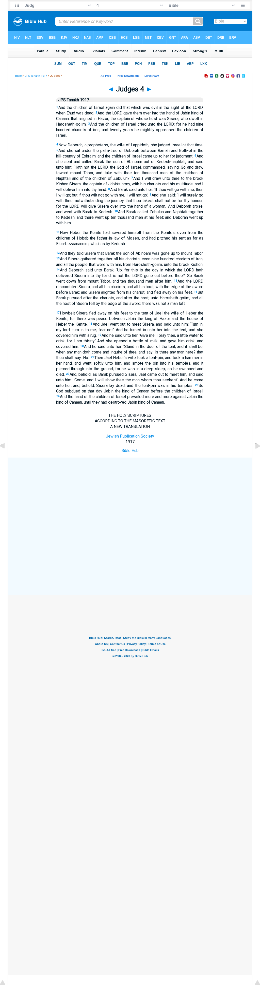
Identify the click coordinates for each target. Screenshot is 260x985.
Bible (18, 75)
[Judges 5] (253, 457)
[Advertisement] (130, 494)
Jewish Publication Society (130, 436)
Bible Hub (130, 450)
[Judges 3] (6, 457)
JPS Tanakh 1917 (36, 75)
